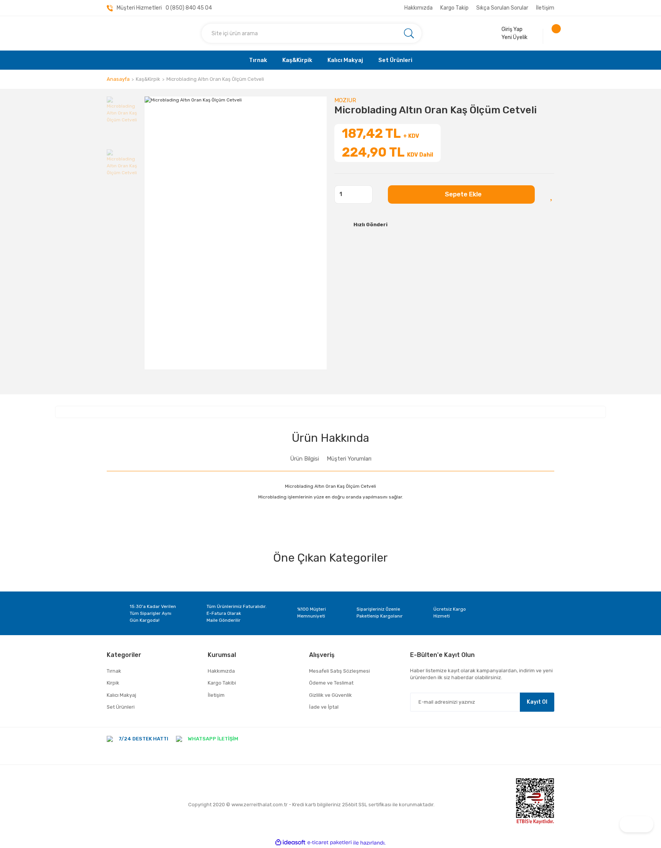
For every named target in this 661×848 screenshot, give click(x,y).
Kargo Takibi (222, 683)
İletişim (545, 8)
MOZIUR (345, 100)
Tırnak (114, 671)
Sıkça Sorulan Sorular (502, 8)
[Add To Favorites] (552, 194)
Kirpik (113, 683)
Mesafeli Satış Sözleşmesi (339, 671)
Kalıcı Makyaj (121, 695)
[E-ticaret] (329, 842)
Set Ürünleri (121, 707)
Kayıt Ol (537, 702)
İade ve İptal (324, 707)
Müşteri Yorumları (349, 458)
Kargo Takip (454, 8)
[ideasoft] (290, 842)
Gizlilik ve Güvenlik (330, 695)
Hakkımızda (418, 8)
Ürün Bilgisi (304, 458)
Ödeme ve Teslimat (331, 683)
